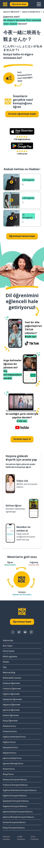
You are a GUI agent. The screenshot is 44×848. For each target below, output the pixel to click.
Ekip (5, 667)
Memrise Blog (9, 672)
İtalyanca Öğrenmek (11, 704)
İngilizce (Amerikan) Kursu (14, 736)
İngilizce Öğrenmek (11, 694)
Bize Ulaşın (8, 645)
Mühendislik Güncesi (12, 678)
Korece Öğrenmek (11, 715)
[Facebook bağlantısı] (13, 632)
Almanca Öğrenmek (11, 683)
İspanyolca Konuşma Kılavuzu (16, 801)
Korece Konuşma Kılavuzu (14, 822)
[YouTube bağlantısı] (25, 632)
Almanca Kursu (9, 726)
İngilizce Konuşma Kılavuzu (15, 795)
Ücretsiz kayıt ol (22, 439)
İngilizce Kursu (9, 742)
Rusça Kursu (8, 774)
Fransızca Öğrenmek (12, 688)
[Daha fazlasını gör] (39, 4)
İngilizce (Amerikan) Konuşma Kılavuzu (20, 790)
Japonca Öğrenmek (11, 12)
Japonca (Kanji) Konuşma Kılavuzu (18, 811)
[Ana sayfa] (8, 101)
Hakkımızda (8, 640)
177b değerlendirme (22, 139)
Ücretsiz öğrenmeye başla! (22, 113)
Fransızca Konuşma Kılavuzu (15, 785)
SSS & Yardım (8, 651)
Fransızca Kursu (10, 731)
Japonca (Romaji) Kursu (13, 763)
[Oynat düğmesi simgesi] (11, 182)
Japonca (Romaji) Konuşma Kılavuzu (18, 817)
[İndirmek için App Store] (22, 131)
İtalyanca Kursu (9, 752)
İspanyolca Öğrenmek (12, 699)
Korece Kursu (9, 769)
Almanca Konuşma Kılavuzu (15, 779)
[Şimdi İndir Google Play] (22, 145)
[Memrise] (5, 4)
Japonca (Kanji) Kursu (31, 12)
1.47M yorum (22, 154)
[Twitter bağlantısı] (19, 632)
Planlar (6, 661)
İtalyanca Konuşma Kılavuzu (15, 806)
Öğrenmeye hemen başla (22, 236)
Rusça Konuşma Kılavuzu (14, 827)
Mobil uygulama (10, 656)
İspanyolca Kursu (10, 747)
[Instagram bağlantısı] (31, 632)
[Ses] (9, 78)
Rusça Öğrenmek (10, 720)
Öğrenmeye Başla (19, 4)
